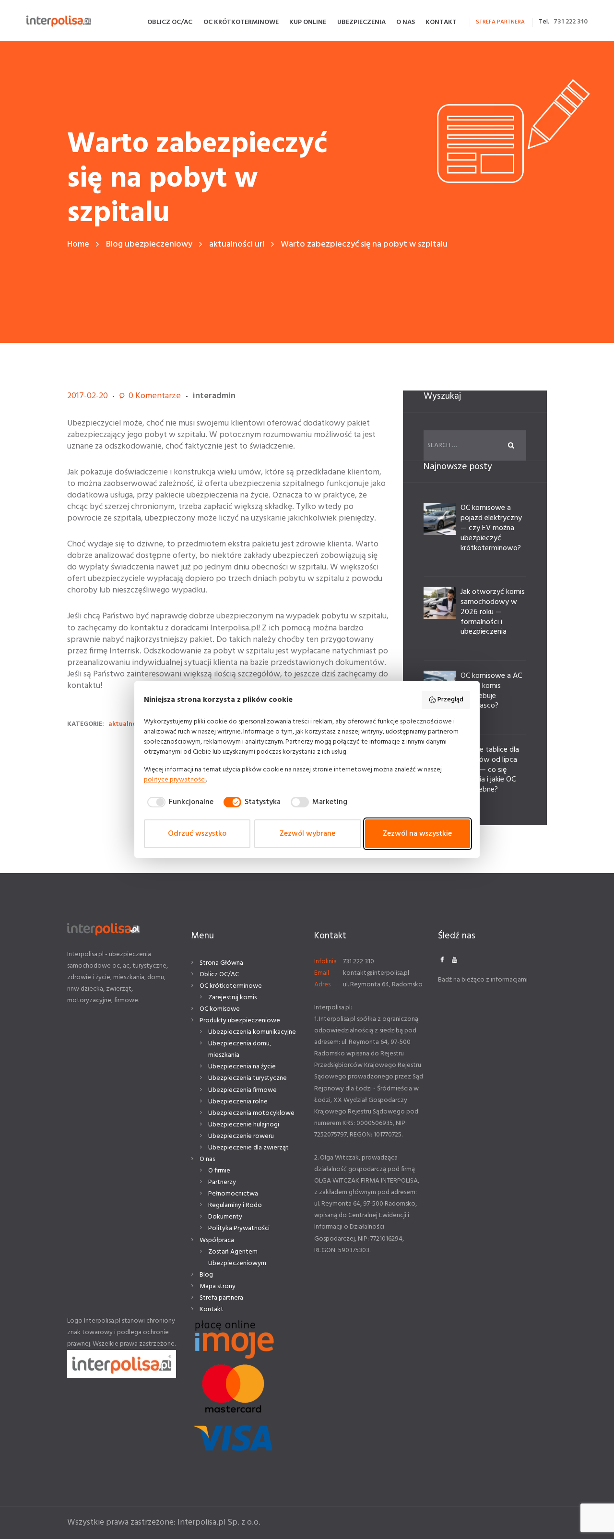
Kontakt (212, 1309)
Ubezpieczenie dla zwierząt (248, 1147)
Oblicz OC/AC (219, 974)
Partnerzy (222, 1182)
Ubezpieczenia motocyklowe (251, 1113)
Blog (206, 1274)
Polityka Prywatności (239, 1228)
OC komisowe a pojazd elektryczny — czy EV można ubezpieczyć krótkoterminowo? (491, 528)
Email (321, 973)
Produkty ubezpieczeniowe (240, 1020)
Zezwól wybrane (307, 834)
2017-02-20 (87, 396)
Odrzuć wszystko (197, 834)
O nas (207, 1159)
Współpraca (217, 1240)
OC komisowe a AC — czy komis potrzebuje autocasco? (491, 691)
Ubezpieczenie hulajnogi (243, 1124)
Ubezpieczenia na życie (242, 1066)
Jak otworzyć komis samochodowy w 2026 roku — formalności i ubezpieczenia (492, 612)
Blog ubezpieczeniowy (149, 244)
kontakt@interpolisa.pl (376, 973)
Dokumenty (225, 1216)
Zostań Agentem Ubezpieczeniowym (237, 1257)
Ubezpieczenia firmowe (242, 1090)
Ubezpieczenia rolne (238, 1101)
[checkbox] (178, 802)
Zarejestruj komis (232, 997)
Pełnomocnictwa (233, 1193)
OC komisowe (220, 1009)
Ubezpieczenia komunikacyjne (252, 1032)
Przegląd (450, 699)
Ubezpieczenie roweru (241, 1136)
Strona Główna (221, 963)
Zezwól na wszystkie (417, 834)
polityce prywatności (175, 780)
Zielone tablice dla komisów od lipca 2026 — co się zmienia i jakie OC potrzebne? (489, 770)
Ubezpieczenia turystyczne (247, 1078)
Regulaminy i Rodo (235, 1205)
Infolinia (325, 961)
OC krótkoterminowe (231, 986)
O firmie (219, 1170)
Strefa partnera (221, 1297)
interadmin (214, 396)
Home (78, 244)
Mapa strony (218, 1286)
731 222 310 (571, 21)
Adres (322, 984)
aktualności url (236, 244)
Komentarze (155, 396)
